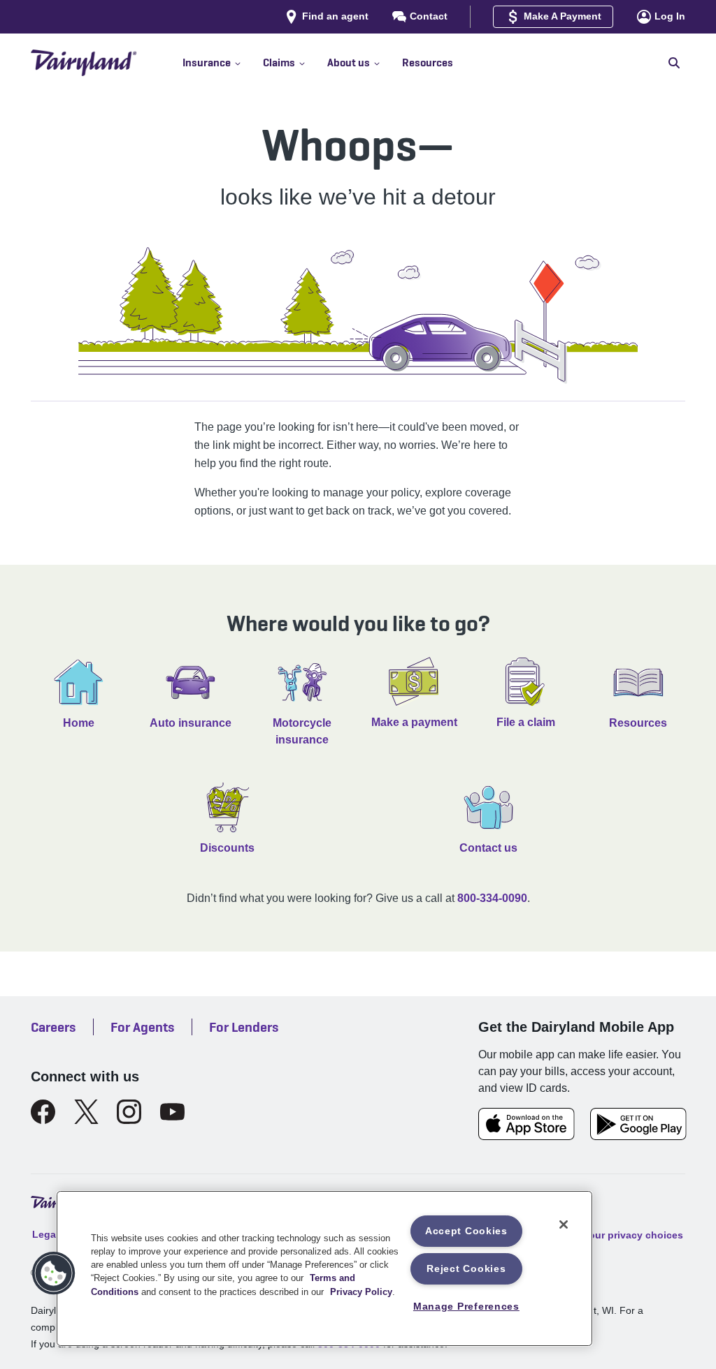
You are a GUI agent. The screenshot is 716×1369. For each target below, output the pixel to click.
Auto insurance (190, 723)
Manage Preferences (466, 1306)
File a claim (525, 722)
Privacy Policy (361, 1292)
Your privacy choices (633, 1234)
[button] (222, 63)
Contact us (488, 848)
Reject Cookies (466, 1268)
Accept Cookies (466, 1230)
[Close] (563, 1224)
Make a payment (414, 722)
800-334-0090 (492, 898)
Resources (638, 723)
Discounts (227, 848)
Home (78, 723)
